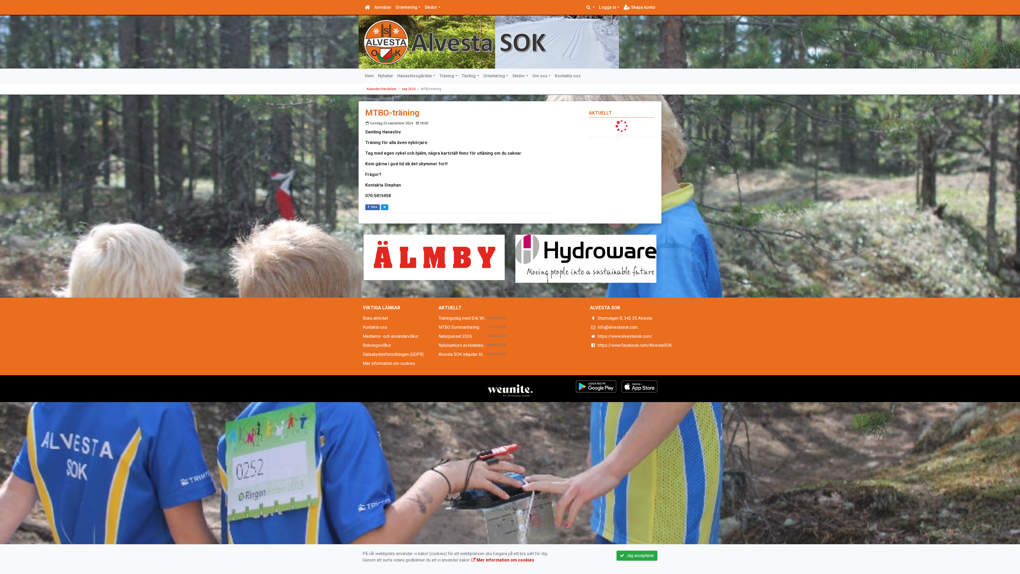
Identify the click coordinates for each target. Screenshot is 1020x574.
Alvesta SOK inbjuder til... (461, 354)
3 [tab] (514, 289)
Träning (446, 75)
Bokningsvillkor (377, 345)
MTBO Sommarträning (459, 327)
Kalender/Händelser (381, 89)
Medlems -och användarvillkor (391, 336)
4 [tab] (522, 289)
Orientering (406, 7)
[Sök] (590, 7)
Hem (369, 75)
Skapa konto (642, 7)
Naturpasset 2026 (455, 336)
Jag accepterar (639, 555)
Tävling (469, 75)
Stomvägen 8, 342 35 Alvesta (625, 318)
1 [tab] (498, 289)
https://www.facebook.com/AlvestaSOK (635, 345)
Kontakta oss (568, 75)
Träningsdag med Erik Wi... (463, 318)
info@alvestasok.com (618, 327)
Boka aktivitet (375, 318)
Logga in (607, 7)
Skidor (431, 7)
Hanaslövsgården (414, 75)
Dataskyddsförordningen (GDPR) (393, 354)
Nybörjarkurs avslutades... (462, 345)
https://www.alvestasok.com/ (625, 336)
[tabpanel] (434, 257)
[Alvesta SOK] (489, 42)
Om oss (539, 75)
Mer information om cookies (389, 363)
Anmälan (382, 7)
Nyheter (385, 75)
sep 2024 (408, 89)
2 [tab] (506, 289)
